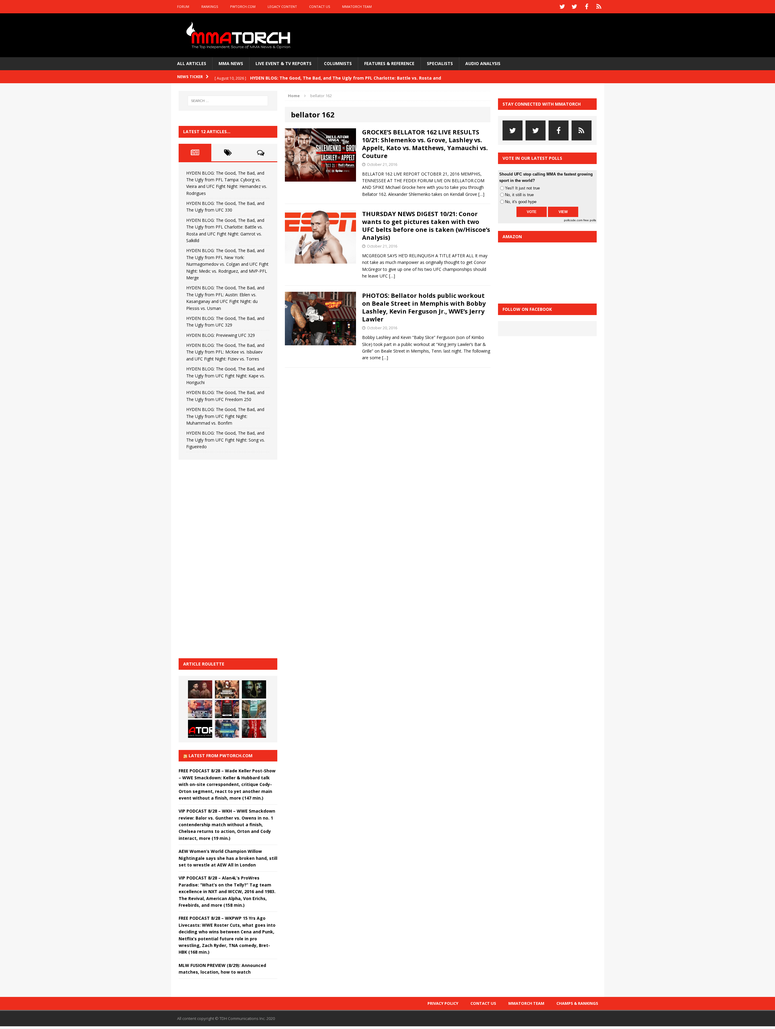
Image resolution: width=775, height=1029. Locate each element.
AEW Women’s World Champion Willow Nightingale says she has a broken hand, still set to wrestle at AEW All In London (228, 858)
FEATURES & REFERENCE (389, 63)
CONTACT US (319, 6)
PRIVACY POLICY (442, 1003)
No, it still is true (519, 194)
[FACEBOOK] (586, 6)
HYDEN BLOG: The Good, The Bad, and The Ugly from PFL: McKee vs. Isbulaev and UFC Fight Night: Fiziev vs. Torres (225, 352)
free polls (589, 220)
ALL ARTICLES (191, 63)
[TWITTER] (562, 6)
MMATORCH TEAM (357, 6)
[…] (481, 194)
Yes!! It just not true (522, 188)
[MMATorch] (239, 35)
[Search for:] (227, 101)
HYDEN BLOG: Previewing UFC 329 (220, 335)
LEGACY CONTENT (282, 6)
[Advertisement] (224, 558)
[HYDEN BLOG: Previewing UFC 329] (200, 729)
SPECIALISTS (440, 63)
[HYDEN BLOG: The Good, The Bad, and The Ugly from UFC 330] (227, 689)
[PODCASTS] (598, 6)
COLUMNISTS (338, 63)
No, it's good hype (520, 201)
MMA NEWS (231, 63)
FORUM (183, 6)
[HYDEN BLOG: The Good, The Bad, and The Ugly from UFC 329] (254, 709)
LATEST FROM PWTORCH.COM (220, 755)
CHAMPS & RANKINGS (577, 1003)
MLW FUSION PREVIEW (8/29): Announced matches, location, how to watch (222, 968)
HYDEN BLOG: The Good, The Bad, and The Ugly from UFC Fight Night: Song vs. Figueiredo (225, 439)
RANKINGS (209, 6)
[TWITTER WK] (574, 6)
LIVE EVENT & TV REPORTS (284, 63)
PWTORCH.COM (243, 6)
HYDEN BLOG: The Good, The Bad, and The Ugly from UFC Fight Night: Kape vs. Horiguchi (225, 375)
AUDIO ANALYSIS (482, 63)
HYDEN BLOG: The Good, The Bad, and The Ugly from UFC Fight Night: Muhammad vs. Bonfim (225, 416)
